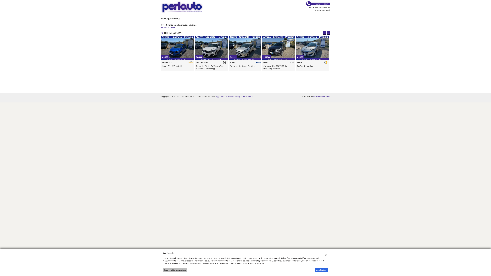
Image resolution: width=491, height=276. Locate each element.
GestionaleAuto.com (321, 96)
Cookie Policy (247, 96)
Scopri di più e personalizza (175, 270)
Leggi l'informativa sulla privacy (227, 96)
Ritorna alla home (168, 27)
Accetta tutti (321, 270)
